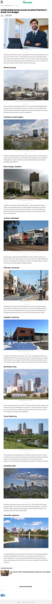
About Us (32, 602)
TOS (28, 602)
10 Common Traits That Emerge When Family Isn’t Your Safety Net (29, 572)
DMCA (19, 602)
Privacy (23, 602)
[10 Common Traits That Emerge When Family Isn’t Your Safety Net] (5, 573)
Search (50, 590)
